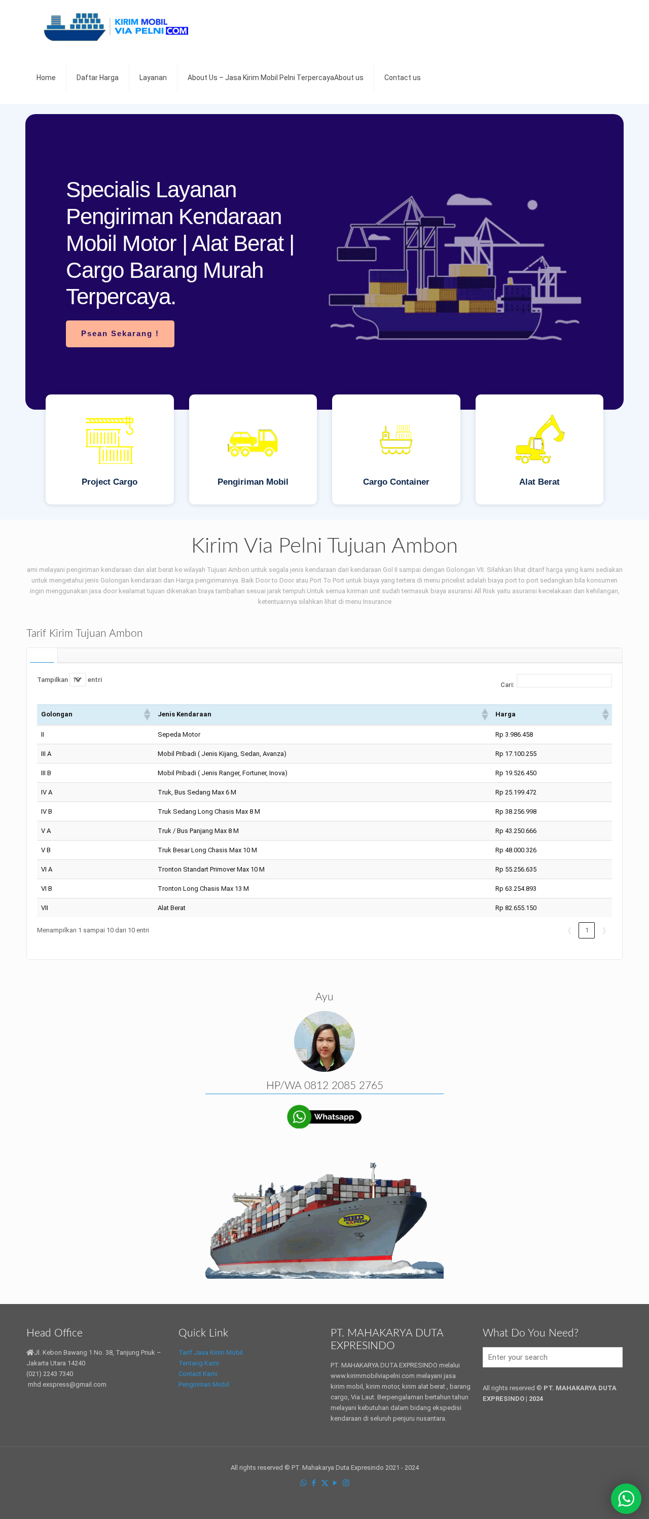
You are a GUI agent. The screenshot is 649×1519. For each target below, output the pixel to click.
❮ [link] (569, 930)
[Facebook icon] (314, 1483)
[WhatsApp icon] (303, 1483)
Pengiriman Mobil (203, 1384)
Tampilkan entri (69, 679)
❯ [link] (604, 930)
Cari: (507, 685)
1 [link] (587, 930)
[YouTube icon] (335, 1483)
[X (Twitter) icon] (325, 1483)
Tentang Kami (198, 1363)
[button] (146, 714)
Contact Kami (198, 1374)
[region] (324, 312)
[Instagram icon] (346, 1483)
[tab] (42, 655)
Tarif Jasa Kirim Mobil (210, 1352)
